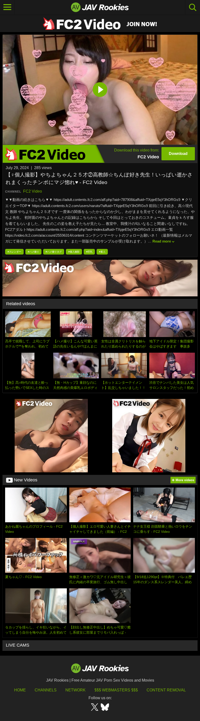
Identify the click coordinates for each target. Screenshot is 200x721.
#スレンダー (14, 251)
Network (75, 690)
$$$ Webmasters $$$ (116, 690)
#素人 (102, 251)
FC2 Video (32, 191)
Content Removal (166, 690)
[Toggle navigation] (7, 7)
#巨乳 (89, 251)
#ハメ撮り (33, 251)
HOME (20, 690)
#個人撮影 (74, 251)
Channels (46, 690)
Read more (161, 241)
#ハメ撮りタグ (54, 251)
